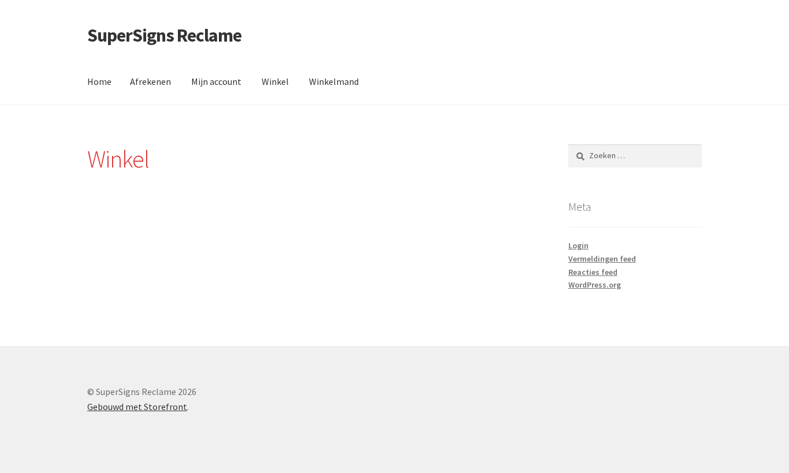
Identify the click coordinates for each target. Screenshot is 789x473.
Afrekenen (150, 81)
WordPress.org (594, 285)
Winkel (275, 81)
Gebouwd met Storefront (137, 406)
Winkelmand (334, 81)
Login (578, 245)
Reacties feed (592, 272)
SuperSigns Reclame (164, 35)
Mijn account (216, 81)
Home (99, 81)
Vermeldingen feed (602, 259)
